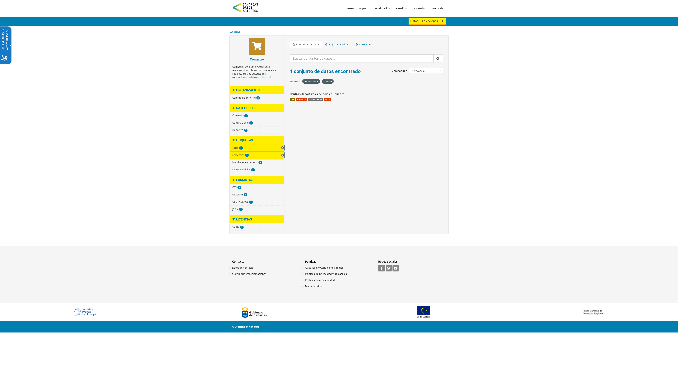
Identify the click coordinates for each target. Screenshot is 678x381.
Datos (350, 8)
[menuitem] (350, 8)
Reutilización (382, 8)
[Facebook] (381, 268)
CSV (292, 99)
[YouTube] (395, 268)
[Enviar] (438, 58)
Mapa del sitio (313, 286)
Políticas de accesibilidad (320, 280)
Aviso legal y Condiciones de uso (324, 267)
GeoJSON (301, 99)
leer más (267, 77)
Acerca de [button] (364, 44)
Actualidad (401, 8)
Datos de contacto (242, 267)
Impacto (364, 8)
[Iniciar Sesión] (443, 21)
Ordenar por (399, 70)
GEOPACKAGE (315, 99)
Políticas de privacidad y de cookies (326, 274)
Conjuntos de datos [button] (307, 44)
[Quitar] (317, 81)
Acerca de (437, 8)
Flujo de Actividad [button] (339, 44)
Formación (420, 8)
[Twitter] (389, 268)
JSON (327, 99)
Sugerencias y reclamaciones (249, 274)
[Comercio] (257, 47)
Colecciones (430, 21)
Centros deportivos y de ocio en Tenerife (317, 94)
